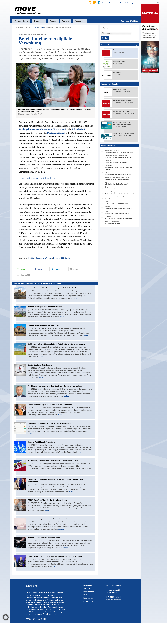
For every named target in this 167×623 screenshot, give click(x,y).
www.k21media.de (113, 599)
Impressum (88, 601)
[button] (55, 90)
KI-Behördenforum (119, 89)
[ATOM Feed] (90, 2)
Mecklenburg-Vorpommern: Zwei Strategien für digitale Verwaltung (55, 386)
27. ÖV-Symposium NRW (121, 111)
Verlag (86, 595)
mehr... (77, 298)
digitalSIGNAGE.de (119, 61)
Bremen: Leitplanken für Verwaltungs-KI (44, 325)
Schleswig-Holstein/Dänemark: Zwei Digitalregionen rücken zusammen (56, 344)
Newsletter (79, 21)
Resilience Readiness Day (122, 100)
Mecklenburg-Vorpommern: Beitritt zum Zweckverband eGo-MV (53, 461)
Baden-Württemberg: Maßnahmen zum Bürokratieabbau (50, 405)
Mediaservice (89, 592)
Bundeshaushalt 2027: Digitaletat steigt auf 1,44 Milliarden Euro (53, 288)
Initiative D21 (78, 129)
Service (53, 21)
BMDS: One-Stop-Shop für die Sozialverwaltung (47, 500)
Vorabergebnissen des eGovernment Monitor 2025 (42, 129)
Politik (42, 27)
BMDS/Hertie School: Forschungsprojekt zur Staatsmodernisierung (55, 556)
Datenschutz (88, 598)
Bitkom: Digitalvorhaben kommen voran (44, 538)
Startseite (34, 27)
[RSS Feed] (94, 2)
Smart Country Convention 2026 (124, 133)
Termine (65, 21)
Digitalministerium (56, 132)
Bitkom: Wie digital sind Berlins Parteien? (45, 307)
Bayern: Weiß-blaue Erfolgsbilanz (41, 442)
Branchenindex (21, 21)
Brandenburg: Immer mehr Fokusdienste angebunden (49, 423)
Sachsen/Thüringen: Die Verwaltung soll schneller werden (51, 519)
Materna (116, 50)
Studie (67, 258)
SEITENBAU (117, 72)
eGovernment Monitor (43, 258)
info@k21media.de (113, 597)
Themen (37, 21)
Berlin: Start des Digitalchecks (40, 365)
